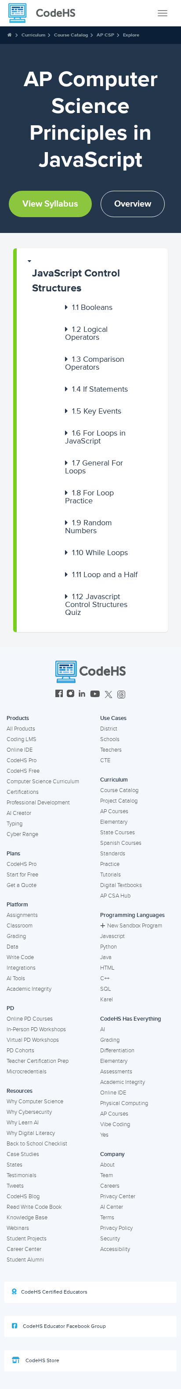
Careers (109, 1185)
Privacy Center (117, 1196)
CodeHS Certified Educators (54, 1292)
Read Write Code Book (34, 1207)
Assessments (116, 1071)
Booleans (92, 307)
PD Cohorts (20, 1050)
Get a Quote (21, 885)
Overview (132, 204)
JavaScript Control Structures (76, 281)
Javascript (112, 936)
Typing (14, 823)
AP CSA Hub (115, 895)
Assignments (22, 915)
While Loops (100, 552)
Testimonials (21, 1175)
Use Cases (113, 718)
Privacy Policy (116, 1228)
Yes (104, 1134)
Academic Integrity (29, 989)
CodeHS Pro (21, 760)
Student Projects (27, 1238)
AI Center (111, 1207)
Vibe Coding (115, 1124)
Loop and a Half (105, 574)
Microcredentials (27, 1071)
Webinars (18, 1228)
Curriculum (33, 35)
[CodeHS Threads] (121, 695)
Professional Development (38, 802)
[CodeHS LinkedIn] (82, 695)
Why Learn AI (23, 1122)
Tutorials (110, 874)
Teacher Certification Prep (38, 1061)
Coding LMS (21, 739)
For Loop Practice (89, 496)
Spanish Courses (120, 843)
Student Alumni (25, 1259)
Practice (109, 864)
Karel (106, 999)
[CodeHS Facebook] (59, 695)
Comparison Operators (94, 363)
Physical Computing (124, 1103)
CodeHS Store (41, 1360)
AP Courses (114, 811)
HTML (107, 967)
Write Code (20, 957)
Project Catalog (119, 800)
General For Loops (94, 467)
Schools (109, 739)
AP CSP (105, 35)
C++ (104, 978)
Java (106, 957)
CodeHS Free (23, 770)
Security (110, 1238)
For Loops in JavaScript (95, 437)
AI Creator (19, 813)
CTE (105, 760)
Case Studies (23, 1154)
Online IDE (20, 749)
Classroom (20, 925)
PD (10, 1008)
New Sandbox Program (134, 925)
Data (12, 946)
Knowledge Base (27, 1217)
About (107, 1164)
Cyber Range (22, 834)
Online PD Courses (30, 1018)
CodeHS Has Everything (130, 1019)
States (14, 1164)
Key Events (96, 411)
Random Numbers (88, 526)
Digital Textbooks (121, 885)
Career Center (24, 1249)
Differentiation (117, 1050)
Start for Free (22, 874)
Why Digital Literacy (31, 1133)
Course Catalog (71, 35)
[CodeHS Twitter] (108, 695)
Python (108, 946)
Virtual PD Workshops (33, 1040)
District (108, 728)
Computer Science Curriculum (43, 781)
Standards (112, 853)
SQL (105, 989)
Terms (107, 1217)
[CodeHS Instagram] (70, 695)
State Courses (117, 832)
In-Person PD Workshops (36, 1029)
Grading (16, 936)
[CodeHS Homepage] (45, 13)
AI (102, 1029)
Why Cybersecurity (29, 1112)
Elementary (113, 821)
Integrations (21, 967)
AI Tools (16, 978)
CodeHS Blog (23, 1196)
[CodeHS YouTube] (95, 695)
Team (106, 1175)
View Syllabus (50, 204)
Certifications (23, 792)
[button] (92, 276)
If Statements (100, 389)
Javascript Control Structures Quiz (96, 604)
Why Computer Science (35, 1101)
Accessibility (115, 1249)
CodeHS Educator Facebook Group (64, 1326)
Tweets (15, 1185)
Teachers (111, 749)
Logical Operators (86, 333)
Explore (131, 35)
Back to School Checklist (37, 1143)
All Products (21, 728)
